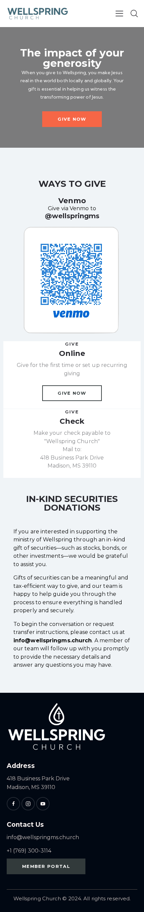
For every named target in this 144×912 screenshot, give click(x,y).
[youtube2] (43, 803)
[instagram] (28, 803)
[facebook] (13, 803)
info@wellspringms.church (43, 837)
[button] (119, 13)
